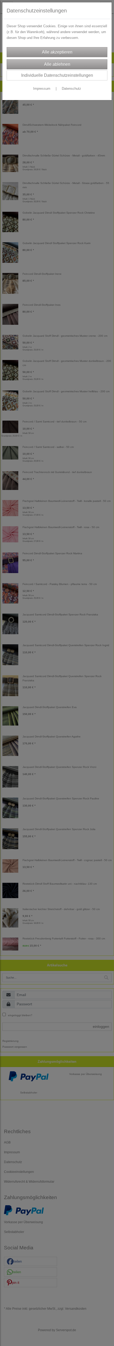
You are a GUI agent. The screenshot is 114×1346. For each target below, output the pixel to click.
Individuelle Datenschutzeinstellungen (57, 75)
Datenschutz (71, 89)
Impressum (41, 89)
